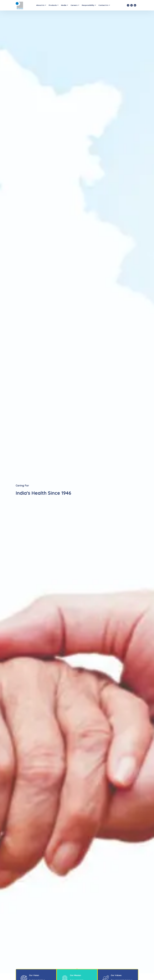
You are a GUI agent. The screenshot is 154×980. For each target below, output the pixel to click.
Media (63, 5)
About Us (40, 5)
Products (53, 5)
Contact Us (103, 5)
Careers (74, 5)
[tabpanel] (77, 491)
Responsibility (88, 5)
